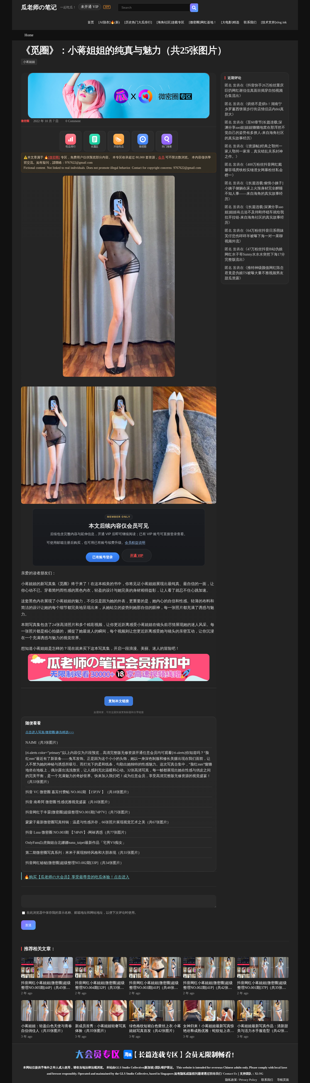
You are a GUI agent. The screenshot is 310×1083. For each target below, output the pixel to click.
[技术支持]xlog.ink (274, 22)
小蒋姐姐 (29, 62)
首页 (91, 22)
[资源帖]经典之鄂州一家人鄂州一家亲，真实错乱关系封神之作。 (254, 151)
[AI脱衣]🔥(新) (109, 22)
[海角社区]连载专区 (170, 22)
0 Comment (73, 121)
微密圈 (25, 121)
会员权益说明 (135, 542)
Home (29, 35)
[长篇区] (95, 141)
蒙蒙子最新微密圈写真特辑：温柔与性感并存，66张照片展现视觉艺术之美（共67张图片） (98, 822)
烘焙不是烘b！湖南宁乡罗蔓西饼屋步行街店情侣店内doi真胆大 (254, 109)
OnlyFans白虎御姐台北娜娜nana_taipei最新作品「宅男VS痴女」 (75, 842)
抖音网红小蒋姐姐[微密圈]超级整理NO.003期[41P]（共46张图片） (154, 987)
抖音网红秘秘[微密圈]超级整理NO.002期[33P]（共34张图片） (74, 863)
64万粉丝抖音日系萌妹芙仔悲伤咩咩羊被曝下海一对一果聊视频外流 (254, 236)
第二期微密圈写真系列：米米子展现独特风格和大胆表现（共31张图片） (83, 852)
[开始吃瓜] (119, 141)
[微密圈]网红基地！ (203, 22)
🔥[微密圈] (52, 157)
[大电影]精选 (230, 22)
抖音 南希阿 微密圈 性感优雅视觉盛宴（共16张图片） (68, 802)
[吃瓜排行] (70, 141)
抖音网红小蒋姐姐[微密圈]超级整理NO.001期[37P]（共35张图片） (262, 987)
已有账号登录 (102, 557)
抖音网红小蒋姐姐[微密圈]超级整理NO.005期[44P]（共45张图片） (46, 987)
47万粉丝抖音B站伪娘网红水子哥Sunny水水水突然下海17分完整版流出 (255, 254)
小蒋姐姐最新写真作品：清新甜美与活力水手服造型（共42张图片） (262, 1030)
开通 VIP (136, 555)
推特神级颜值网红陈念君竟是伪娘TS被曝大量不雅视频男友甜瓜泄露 (254, 273)
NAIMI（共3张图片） (42, 742)
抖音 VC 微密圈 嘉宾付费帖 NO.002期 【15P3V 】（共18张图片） (78, 792)
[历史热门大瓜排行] (138, 22)
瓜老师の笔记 (39, 7)
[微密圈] (143, 141)
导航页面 (283, 1079)
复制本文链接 (118, 701)
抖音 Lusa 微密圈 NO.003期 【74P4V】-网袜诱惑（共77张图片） (76, 832)
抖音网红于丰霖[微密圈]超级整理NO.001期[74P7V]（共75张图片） (78, 812)
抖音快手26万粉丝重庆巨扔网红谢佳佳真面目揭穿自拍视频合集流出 (254, 90)
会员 (161, 157)
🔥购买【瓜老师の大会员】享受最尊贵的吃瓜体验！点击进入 (76, 877)
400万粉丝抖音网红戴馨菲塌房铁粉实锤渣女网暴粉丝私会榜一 (254, 169)
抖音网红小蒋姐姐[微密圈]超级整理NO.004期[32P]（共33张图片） (100, 987)
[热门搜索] (167, 141)
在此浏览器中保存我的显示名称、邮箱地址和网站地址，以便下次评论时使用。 (82, 912)
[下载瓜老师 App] (107, 7)
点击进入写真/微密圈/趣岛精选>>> (49, 732)
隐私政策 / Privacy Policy (241, 1079)
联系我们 (250, 22)
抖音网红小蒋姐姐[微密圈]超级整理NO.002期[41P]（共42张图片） (208, 987)
